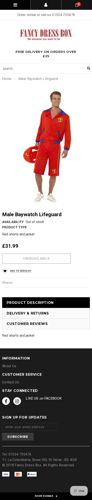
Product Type (14, 227)
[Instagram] (17, 401)
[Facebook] (6, 401)
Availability (13, 222)
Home (6, 79)
